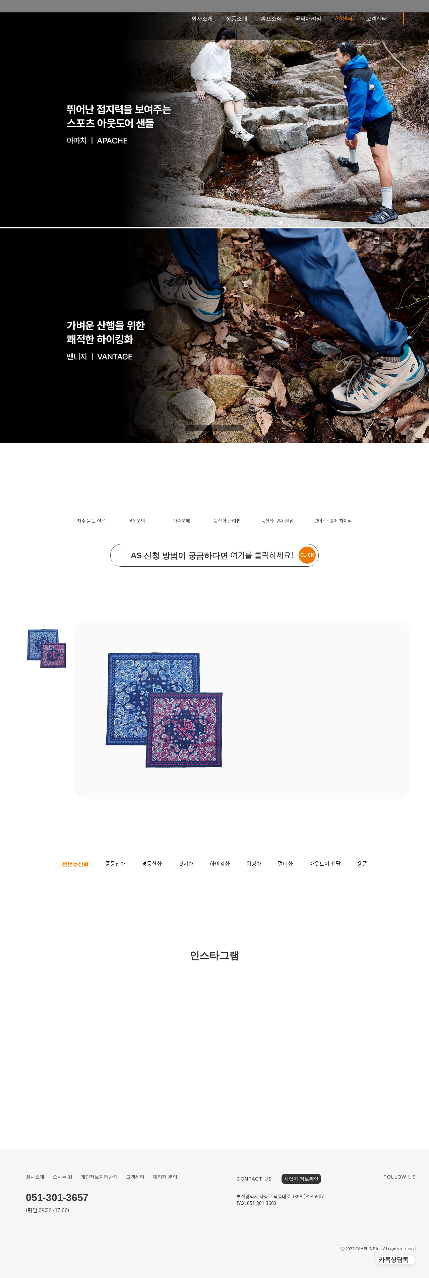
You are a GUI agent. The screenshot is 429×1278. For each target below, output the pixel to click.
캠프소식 (271, 18)
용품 (362, 863)
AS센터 (344, 18)
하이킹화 (220, 863)
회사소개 (201, 18)
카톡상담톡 (394, 1259)
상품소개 (236, 18)
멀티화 (285, 863)
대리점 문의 (165, 1177)
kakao (389, 1191)
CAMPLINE (37, 20)
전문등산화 (75, 864)
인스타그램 (215, 955)
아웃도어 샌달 (325, 863)
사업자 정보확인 (301, 1179)
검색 (421, 18)
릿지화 (185, 863)
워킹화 (253, 863)
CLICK (307, 555)
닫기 (409, 256)
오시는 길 (62, 1177)
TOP (404, 1233)
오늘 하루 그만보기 (386, 256)
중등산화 (115, 863)
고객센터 (376, 18)
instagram (403, 1191)
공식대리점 (308, 18)
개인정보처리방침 (99, 1177)
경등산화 (152, 863)
